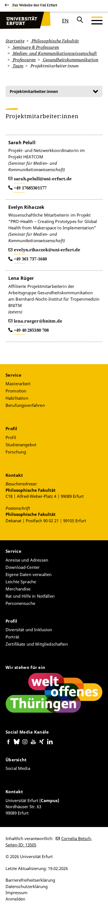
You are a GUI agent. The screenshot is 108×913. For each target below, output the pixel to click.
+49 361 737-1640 (30, 259)
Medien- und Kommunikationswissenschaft (54, 53)
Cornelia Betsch (76, 838)
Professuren (24, 59)
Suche (80, 20)
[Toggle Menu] (96, 20)
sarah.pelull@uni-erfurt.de (43, 178)
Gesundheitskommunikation (70, 59)
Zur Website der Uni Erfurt (34, 5)
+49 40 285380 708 (31, 330)
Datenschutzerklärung (27, 886)
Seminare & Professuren (35, 47)
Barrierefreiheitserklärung (30, 880)
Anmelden (15, 899)
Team (17, 66)
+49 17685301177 (30, 188)
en (65, 20)
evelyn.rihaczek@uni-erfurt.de (47, 249)
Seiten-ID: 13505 (21, 845)
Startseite (15, 41)
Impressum (16, 892)
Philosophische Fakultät (54, 41)
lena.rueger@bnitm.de (38, 321)
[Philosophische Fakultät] (21, 20)
